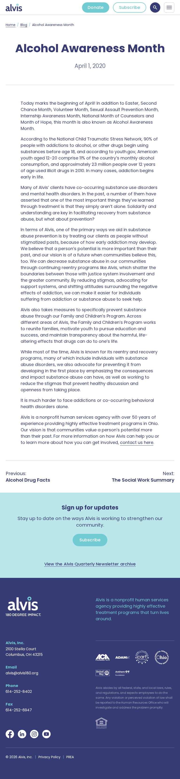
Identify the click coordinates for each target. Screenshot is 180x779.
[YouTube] (46, 734)
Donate (96, 7)
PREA (70, 757)
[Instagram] (34, 734)
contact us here (136, 442)
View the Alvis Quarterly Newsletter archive (90, 564)
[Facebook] (10, 734)
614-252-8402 (19, 691)
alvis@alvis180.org (22, 673)
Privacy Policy (49, 757)
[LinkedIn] (22, 734)
